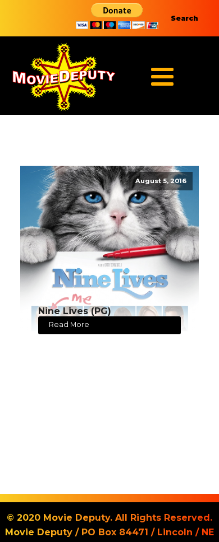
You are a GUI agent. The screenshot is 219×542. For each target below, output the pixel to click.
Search (184, 18)
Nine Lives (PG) (74, 311)
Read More (69, 324)
